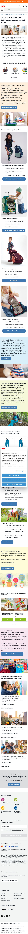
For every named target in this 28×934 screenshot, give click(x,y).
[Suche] (5, 9)
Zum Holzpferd (7, 542)
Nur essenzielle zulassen (14, 484)
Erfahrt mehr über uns (7, 708)
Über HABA (3, 893)
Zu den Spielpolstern (9, 107)
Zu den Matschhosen (9, 407)
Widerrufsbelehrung (5, 928)
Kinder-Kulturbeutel (14, 331)
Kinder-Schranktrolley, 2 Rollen (14, 179)
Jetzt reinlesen (5, 766)
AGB (2, 923)
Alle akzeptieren (14, 475)
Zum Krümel (6, 358)
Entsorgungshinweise (20, 925)
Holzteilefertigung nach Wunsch (19, 898)
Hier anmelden (14, 784)
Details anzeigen (20, 471)
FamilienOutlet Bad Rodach (19, 893)
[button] (26, 1)
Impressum (6, 923)
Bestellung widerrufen (9, 880)
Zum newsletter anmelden (14, 835)
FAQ (19, 923)
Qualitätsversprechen (6, 803)
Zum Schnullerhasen (9, 504)
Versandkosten (4, 897)
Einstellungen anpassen (13, 479)
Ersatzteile (16, 897)
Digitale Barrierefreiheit (6, 900)
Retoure (3, 898)
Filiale (11, 928)
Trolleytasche (14, 280)
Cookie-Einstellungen (17, 928)
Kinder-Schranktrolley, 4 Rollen (14, 230)
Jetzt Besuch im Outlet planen (12, 654)
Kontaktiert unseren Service (8, 737)
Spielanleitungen (17, 895)
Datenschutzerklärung (13, 923)
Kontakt (3, 895)
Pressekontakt (12, 925)
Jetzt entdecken (7, 568)
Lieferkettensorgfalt (5, 925)
